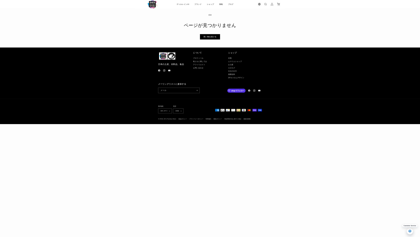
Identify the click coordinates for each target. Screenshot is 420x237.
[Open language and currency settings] (259, 4)
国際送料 (231, 74)
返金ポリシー (183, 119)
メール (163, 90)
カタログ (231, 68)
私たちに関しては (200, 61)
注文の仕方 (232, 71)
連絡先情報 (247, 119)
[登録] (197, 90)
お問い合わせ (198, 68)
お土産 (230, 65)
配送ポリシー (218, 119)
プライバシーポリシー (196, 119)
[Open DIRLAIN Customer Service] (410, 231)
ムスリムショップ (235, 61)
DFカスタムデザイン (236, 78)
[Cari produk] (265, 4)
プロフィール (198, 58)
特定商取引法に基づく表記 (232, 119)
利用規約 (208, 119)
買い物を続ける (210, 37)
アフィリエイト (199, 65)
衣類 (230, 58)
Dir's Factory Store (170, 119)
